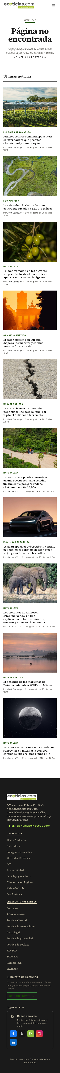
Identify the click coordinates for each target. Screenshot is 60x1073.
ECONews (12, 956)
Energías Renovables (19, 852)
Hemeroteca (14, 962)
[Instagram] (39, 1033)
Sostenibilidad (15, 870)
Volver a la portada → (30, 57)
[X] (22, 1033)
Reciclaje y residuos (18, 876)
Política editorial (17, 920)
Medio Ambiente (17, 840)
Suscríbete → (21, 996)
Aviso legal (13, 932)
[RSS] (30, 1033)
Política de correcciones (21, 926)
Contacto (12, 908)
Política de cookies (18, 944)
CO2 (9, 864)
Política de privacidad (20, 938)
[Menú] (53, 5)
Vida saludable (15, 888)
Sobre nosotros (16, 914)
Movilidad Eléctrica (18, 858)
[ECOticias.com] (19, 5)
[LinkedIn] (13, 1042)
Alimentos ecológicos (20, 882)
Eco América (14, 894)
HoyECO (12, 950)
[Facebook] (13, 1033)
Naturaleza (13, 846)
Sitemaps (12, 968)
